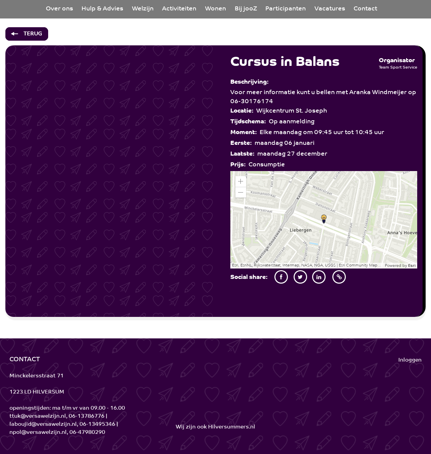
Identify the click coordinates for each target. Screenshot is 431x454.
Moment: (245, 133)
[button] (240, 181)
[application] (324, 220)
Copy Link (339, 288)
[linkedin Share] (319, 277)
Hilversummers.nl (231, 427)
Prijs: (239, 165)
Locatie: (243, 111)
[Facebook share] (281, 277)
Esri (412, 266)
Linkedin (319, 288)
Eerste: (242, 143)
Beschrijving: (250, 82)
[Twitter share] (300, 277)
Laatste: (243, 154)
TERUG (32, 34)
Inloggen (410, 360)
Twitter (300, 288)
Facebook (281, 288)
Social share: (250, 278)
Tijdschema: (249, 122)
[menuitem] (59, 9)
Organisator (397, 61)
